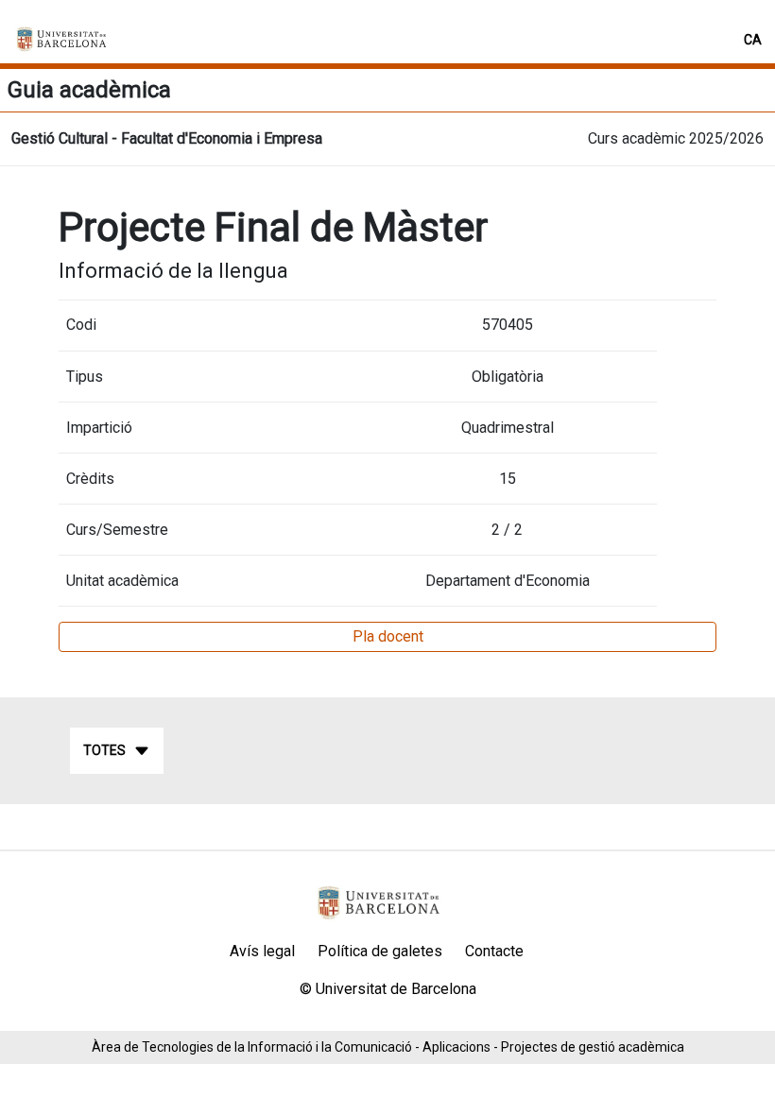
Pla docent (388, 636)
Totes (104, 750)
